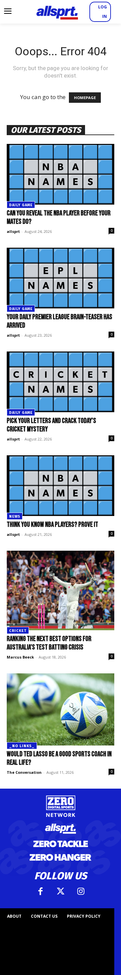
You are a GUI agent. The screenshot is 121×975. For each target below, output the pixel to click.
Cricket (18, 631)
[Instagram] (80, 891)
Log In (102, 11)
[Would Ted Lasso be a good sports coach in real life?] (60, 709)
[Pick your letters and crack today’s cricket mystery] (60, 382)
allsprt (13, 231)
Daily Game (21, 205)
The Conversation (24, 772)
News (14, 516)
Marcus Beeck (20, 657)
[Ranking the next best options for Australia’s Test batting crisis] (60, 591)
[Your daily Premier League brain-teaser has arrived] (60, 278)
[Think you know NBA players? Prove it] (60, 485)
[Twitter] (60, 891)
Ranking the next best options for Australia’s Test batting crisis (49, 643)
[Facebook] (40, 891)
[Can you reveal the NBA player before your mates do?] (60, 174)
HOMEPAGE (85, 97)
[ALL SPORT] (57, 12)
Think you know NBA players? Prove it (52, 524)
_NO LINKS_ (22, 746)
